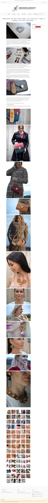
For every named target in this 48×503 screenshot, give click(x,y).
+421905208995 (22, 0)
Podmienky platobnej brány (38, 494)
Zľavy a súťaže (38, 26)
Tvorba (39, 28)
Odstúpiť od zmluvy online (38, 496)
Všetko (34, 26)
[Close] (46, 499)
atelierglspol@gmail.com (29, 0)
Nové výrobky (34, 28)
